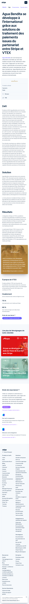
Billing (3, 463)
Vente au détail (19, 515)
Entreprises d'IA (19, 489)
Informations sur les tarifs (9, 424)
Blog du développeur (21, 551)
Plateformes (19, 485)
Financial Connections (7, 479)
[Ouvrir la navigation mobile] (25, 2)
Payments (4, 492)
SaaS (17, 487)
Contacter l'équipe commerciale (11, 318)
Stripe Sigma (5, 500)
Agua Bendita (6, 57)
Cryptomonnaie (6, 473)
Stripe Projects (19, 549)
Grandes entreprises (21, 457)
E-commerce (19, 465)
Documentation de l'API (8, 437)
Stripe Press (19, 563)
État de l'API (18, 542)
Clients (4, 7)
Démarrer (5, 407)
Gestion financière (20, 483)
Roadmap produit (20, 557)
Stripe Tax (4, 502)
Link (3, 486)
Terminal (4, 504)
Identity (4, 481)
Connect (4, 471)
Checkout (4, 467)
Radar (3, 496)
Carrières (18, 559)
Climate (4, 469)
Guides (4, 557)
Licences (4, 577)
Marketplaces (19, 481)
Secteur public (19, 513)
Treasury (4, 506)
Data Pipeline (5, 475)
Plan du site (5, 579)
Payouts (4, 494)
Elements (4, 477)
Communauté (5, 564)
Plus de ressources (7, 585)
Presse (17, 561)
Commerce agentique (21, 461)
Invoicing (4, 482)
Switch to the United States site (10, 600)
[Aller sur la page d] (3, 450)
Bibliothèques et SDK (21, 548)
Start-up (18, 459)
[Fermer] (26, 597)
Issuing (4, 484)
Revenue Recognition (7, 498)
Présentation (15, 7)
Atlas (3, 459)
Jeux (17, 495)
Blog (3, 563)
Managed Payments (7, 488)
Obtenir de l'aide (6, 590)
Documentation (19, 536)
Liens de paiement (6, 490)
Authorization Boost (7, 461)
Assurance (18, 500)
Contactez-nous (20, 565)
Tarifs (3, 457)
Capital (4, 465)
